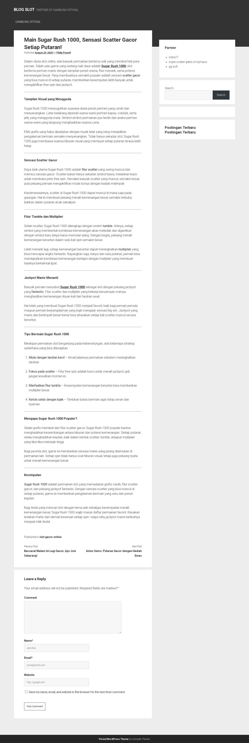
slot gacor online (50, 537)
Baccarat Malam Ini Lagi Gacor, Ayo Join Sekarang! (50, 553)
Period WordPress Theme (114, 739)
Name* (28, 640)
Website (29, 674)
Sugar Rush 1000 (72, 287)
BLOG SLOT (24, 9)
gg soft (173, 66)
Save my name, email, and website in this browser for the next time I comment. (77, 692)
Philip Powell (63, 52)
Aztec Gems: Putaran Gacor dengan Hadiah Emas (114, 553)
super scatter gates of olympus (188, 61)
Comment (30, 597)
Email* (28, 657)
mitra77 (173, 57)
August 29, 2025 (44, 52)
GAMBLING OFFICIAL (28, 21)
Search (169, 88)
